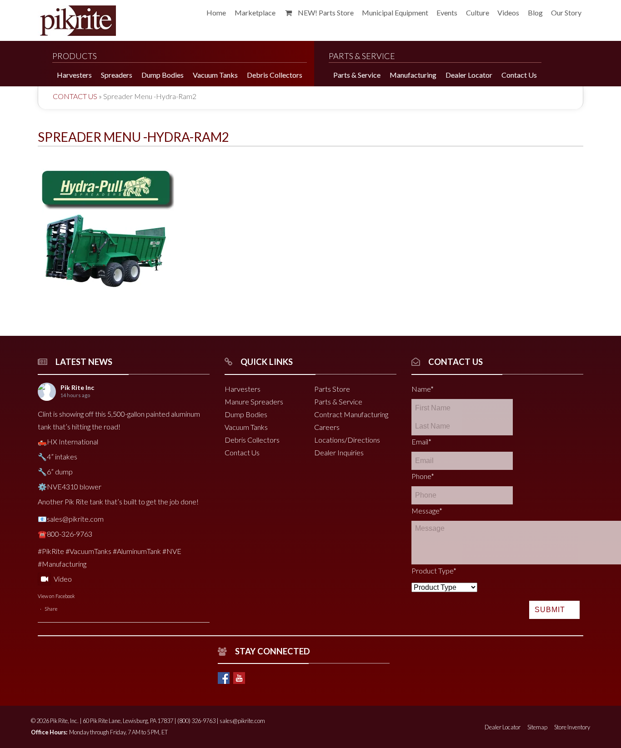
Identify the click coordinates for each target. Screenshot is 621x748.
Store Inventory (572, 727)
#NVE (171, 551)
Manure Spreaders (254, 401)
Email (421, 441)
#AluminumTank (137, 551)
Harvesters (242, 388)
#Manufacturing (62, 563)
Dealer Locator (503, 727)
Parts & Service (338, 401)
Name (422, 388)
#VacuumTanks (88, 551)
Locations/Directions (347, 439)
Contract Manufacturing (351, 414)
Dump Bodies (246, 414)
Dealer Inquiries (339, 452)
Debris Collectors (252, 439)
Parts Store (332, 388)
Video (63, 578)
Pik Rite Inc (77, 387)
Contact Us (75, 96)
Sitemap (537, 727)
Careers (327, 427)
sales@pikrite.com (242, 720)
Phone (422, 476)
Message (426, 510)
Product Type (433, 570)
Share (51, 609)
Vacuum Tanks (246, 427)
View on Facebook (56, 596)
